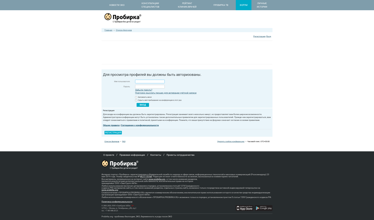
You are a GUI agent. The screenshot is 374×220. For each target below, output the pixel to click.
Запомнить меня (144, 97)
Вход (268, 36)
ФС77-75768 (146, 176)
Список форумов (124, 30)
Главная (108, 30)
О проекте (108, 155)
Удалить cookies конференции (230, 141)
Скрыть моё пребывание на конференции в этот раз (159, 100)
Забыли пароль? (143, 90)
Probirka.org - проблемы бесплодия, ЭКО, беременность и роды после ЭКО (137, 216)
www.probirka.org (157, 179)
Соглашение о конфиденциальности (140, 125)
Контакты (155, 155)
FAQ (123, 141)
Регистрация (259, 36)
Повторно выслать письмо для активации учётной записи (165, 93)
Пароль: (126, 87)
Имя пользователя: (122, 81)
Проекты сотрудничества (180, 155)
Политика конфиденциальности (117, 201)
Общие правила (111, 125)
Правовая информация (132, 155)
